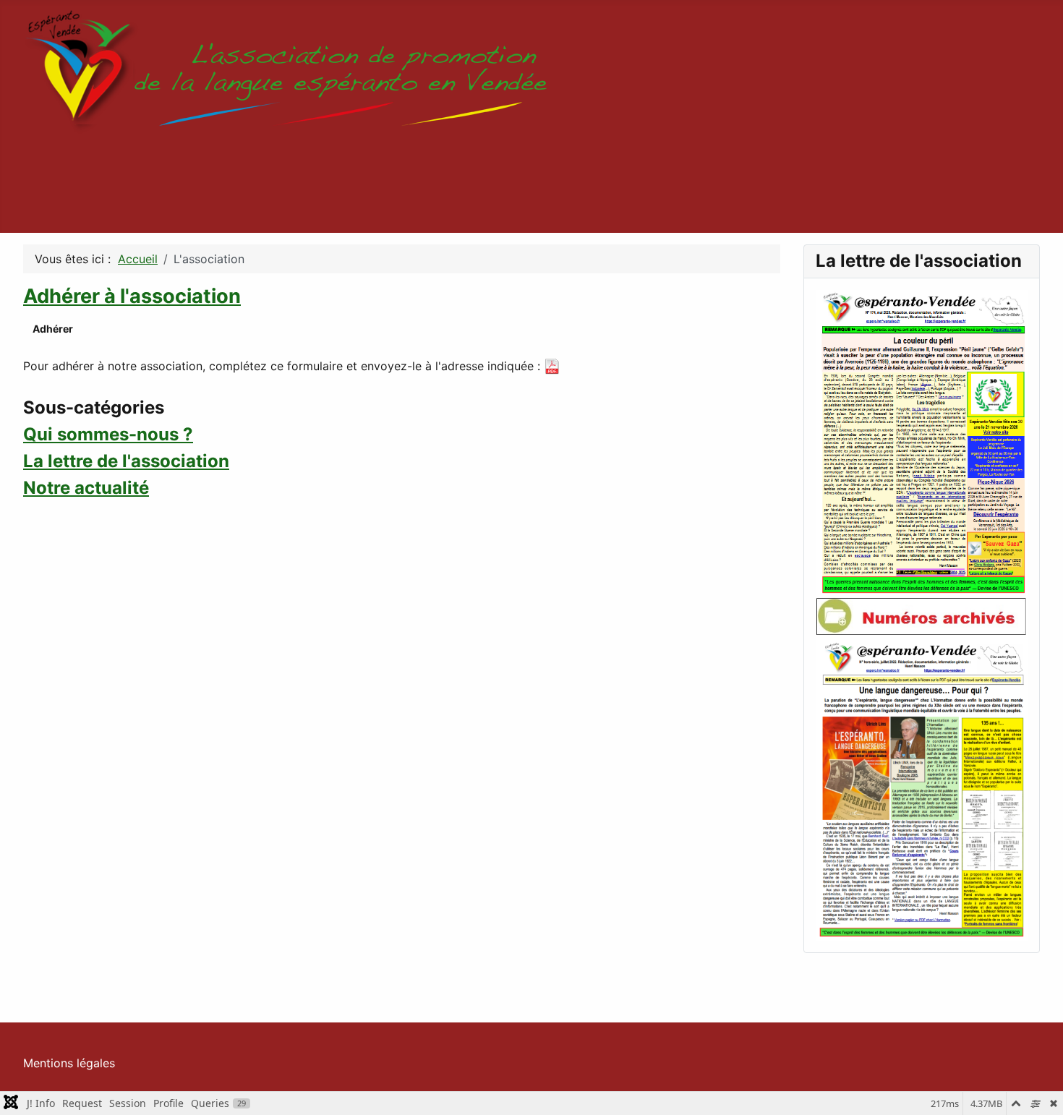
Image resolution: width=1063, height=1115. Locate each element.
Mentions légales (69, 1063)
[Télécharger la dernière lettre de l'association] (922, 442)
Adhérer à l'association (132, 296)
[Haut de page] (1037, 1088)
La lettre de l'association (126, 460)
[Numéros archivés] (922, 616)
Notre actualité (86, 487)
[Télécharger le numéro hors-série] (922, 787)
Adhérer (53, 328)
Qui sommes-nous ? (108, 434)
